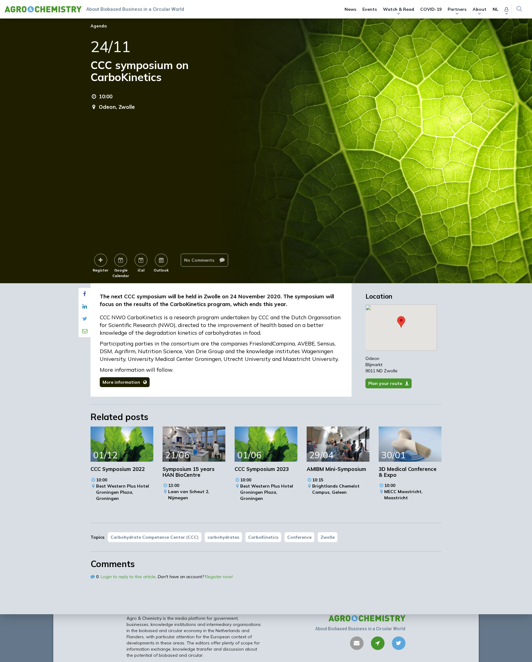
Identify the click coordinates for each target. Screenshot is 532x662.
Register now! (219, 576)
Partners (457, 9)
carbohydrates (223, 537)
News (350, 9)
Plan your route (385, 383)
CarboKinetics (263, 537)
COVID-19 (430, 9)
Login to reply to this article (128, 576)
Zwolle (327, 537)
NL (495, 9)
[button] (401, 322)
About (479, 9)
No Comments (200, 260)
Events (369, 9)
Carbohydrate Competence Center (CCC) (155, 537)
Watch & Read (398, 9)
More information (121, 382)
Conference (299, 537)
